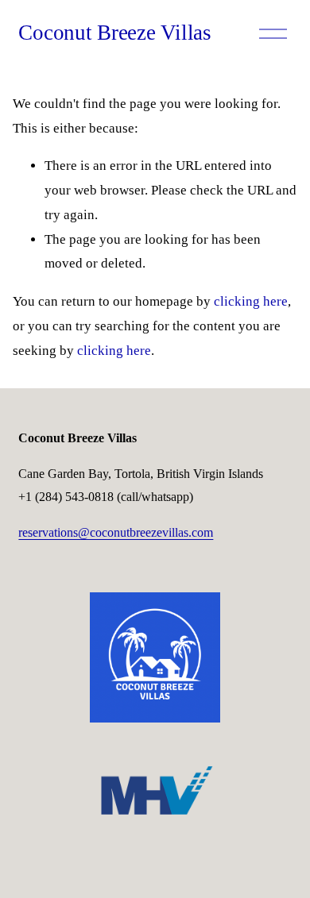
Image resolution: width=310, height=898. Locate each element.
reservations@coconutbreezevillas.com (115, 532)
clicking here (251, 301)
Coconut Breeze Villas (114, 32)
